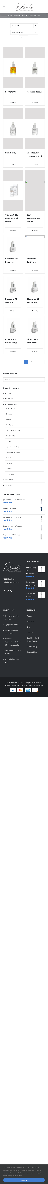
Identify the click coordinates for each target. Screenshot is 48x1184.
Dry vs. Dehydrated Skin (12, 660)
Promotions (9, 485)
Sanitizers (10, 474)
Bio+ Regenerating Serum (33, 218)
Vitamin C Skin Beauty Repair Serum (12, 218)
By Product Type (19, 15)
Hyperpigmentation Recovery (12, 617)
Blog (28, 627)
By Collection (10, 399)
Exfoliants (10, 425)
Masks (8, 441)
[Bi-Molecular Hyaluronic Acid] (35, 128)
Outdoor (9, 469)
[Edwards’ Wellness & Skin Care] (24, 2)
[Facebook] (4, 591)
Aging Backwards (11, 625)
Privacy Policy (32, 647)
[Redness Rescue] (35, 67)
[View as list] (26, 38)
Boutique (30, 622)
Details (14, 102)
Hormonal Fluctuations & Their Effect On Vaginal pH (13, 642)
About (29, 616)
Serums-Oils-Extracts (14, 430)
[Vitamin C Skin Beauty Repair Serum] (13, 190)
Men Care (9, 458)
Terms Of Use (32, 652)
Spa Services (10, 480)
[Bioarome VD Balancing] (13, 245)
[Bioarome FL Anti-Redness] (35, 326)
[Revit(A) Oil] (13, 67)
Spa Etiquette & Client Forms (33, 639)
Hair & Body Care (12, 447)
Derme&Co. (39, 685)
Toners (8, 419)
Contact (30, 632)
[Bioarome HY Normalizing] (13, 326)
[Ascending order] (35, 25)
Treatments (10, 436)
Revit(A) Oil (10, 92)
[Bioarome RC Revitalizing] (35, 285)
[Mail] (8, 591)
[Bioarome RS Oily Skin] (13, 285)
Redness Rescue (34, 92)
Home (10, 15)
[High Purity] (13, 128)
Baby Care (10, 463)
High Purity (10, 153)
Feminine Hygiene (13, 452)
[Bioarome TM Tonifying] (35, 245)
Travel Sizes (10, 408)
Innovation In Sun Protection (11, 631)
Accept (24, 1180)
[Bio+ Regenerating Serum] (35, 190)
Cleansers (10, 414)
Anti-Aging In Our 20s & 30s (13, 652)
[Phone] (11, 591)
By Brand (8, 393)
